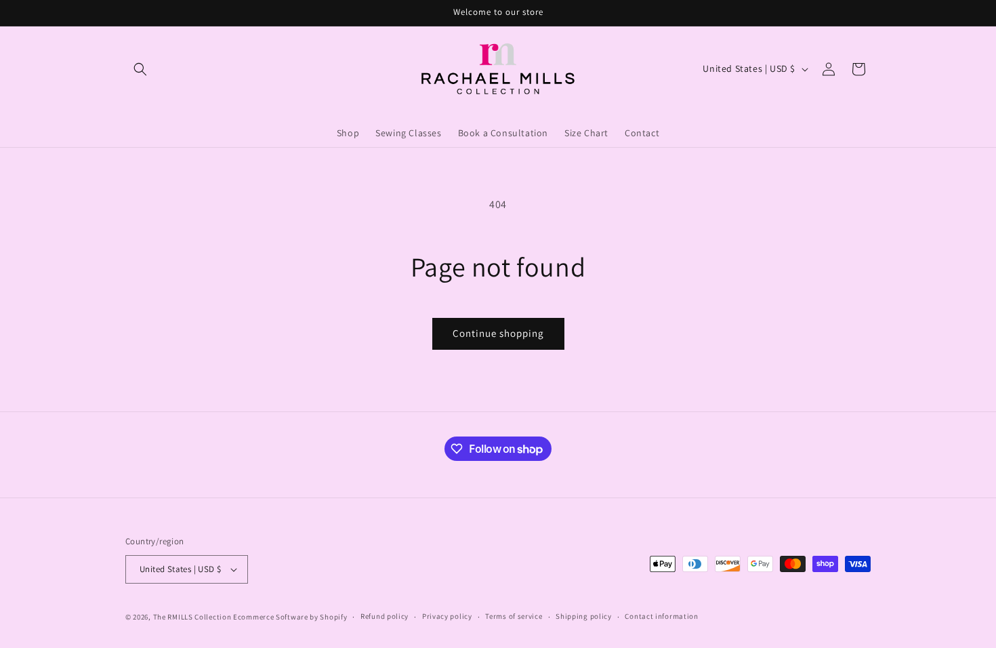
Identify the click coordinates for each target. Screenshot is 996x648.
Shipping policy (584, 616)
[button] (140, 69)
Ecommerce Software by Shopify (290, 617)
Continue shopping (498, 333)
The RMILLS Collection (192, 617)
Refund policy (384, 616)
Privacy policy (447, 616)
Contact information (661, 616)
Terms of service (513, 616)
